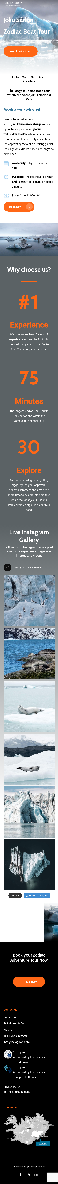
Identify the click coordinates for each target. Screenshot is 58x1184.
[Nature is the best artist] (29, 812)
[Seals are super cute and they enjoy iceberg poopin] (29, 706)
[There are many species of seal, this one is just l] (29, 653)
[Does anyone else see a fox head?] (29, 864)
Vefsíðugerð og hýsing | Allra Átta (29, 1166)
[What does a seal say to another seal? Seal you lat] (29, 759)
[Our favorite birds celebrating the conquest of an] (29, 600)
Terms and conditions (17, 1091)
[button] (52, 3)
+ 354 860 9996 (18, 1035)
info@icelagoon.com (17, 1042)
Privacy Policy (12, 1086)
